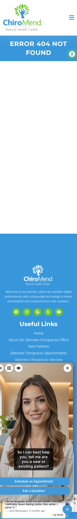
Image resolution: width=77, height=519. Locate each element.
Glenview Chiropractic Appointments (38, 353)
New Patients (38, 346)
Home (38, 333)
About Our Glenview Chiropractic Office (39, 340)
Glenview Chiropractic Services (38, 360)
